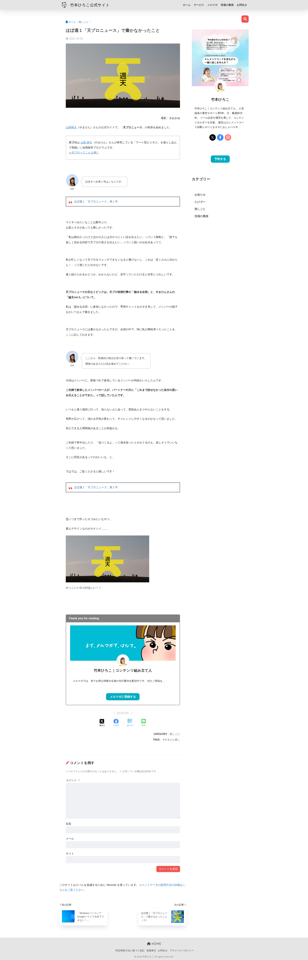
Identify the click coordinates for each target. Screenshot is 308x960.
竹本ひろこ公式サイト (89, 5)
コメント (73, 780)
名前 (68, 823)
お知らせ (200, 194)
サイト (70, 853)
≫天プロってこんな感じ (84, 152)
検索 (245, 19)
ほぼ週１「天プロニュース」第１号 (96, 201)
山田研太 (71, 127)
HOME (156, 944)
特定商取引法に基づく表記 (130, 950)
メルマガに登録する (123, 696)
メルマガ (212, 5)
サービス (199, 5)
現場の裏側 (227, 5)
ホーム (187, 5)
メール (70, 838)
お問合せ (242, 5)
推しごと (175, 734)
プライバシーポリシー (182, 950)
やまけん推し (172, 739)
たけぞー (200, 201)
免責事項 (151, 950)
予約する (220, 159)
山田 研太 (86, 142)
